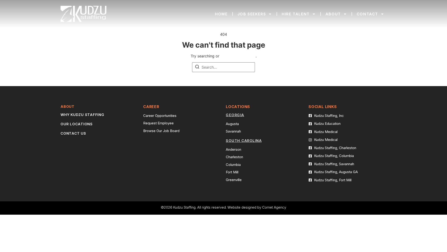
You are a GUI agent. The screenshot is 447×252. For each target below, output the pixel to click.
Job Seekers (251, 14)
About (333, 14)
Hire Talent (296, 14)
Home (221, 14)
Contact (367, 14)
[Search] (197, 67)
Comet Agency (274, 207)
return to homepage (238, 56)
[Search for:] (223, 67)
